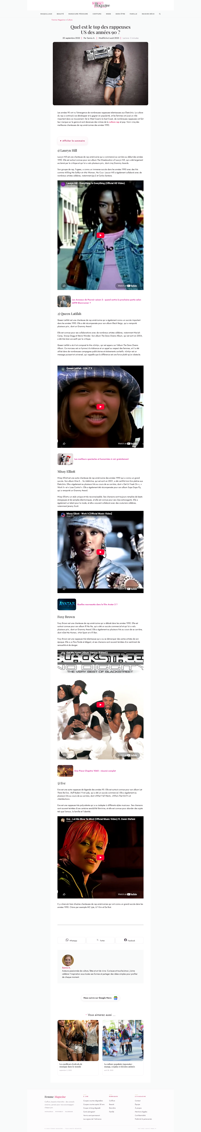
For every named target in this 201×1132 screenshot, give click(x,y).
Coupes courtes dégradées (93, 1100)
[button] (160, 13)
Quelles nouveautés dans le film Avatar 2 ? (97, 604)
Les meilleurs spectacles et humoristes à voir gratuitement (101, 459)
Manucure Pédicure (78, 14)
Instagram (49, 1111)
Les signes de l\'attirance (92, 1119)
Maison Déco (148, 14)
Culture (69, 20)
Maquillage (46, 14)
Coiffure (97, 14)
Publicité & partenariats (143, 1119)
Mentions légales (141, 1111)
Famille (133, 14)
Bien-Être (120, 14)
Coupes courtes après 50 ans (93, 1104)
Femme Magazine (58, 20)
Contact (138, 1100)
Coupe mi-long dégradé (91, 1108)
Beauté (60, 14)
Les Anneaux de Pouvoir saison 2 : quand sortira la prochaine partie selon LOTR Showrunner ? (106, 301)
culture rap (114, 121)
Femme (55, 1096)
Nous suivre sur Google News (98, 997)
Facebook (69, 1111)
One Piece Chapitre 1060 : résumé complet (95, 770)
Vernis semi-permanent (91, 1115)
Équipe (137, 1104)
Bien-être (112, 1108)
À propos (138, 1108)
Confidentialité (140, 1115)
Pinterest (59, 1111)
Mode (108, 14)
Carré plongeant (89, 1111)
